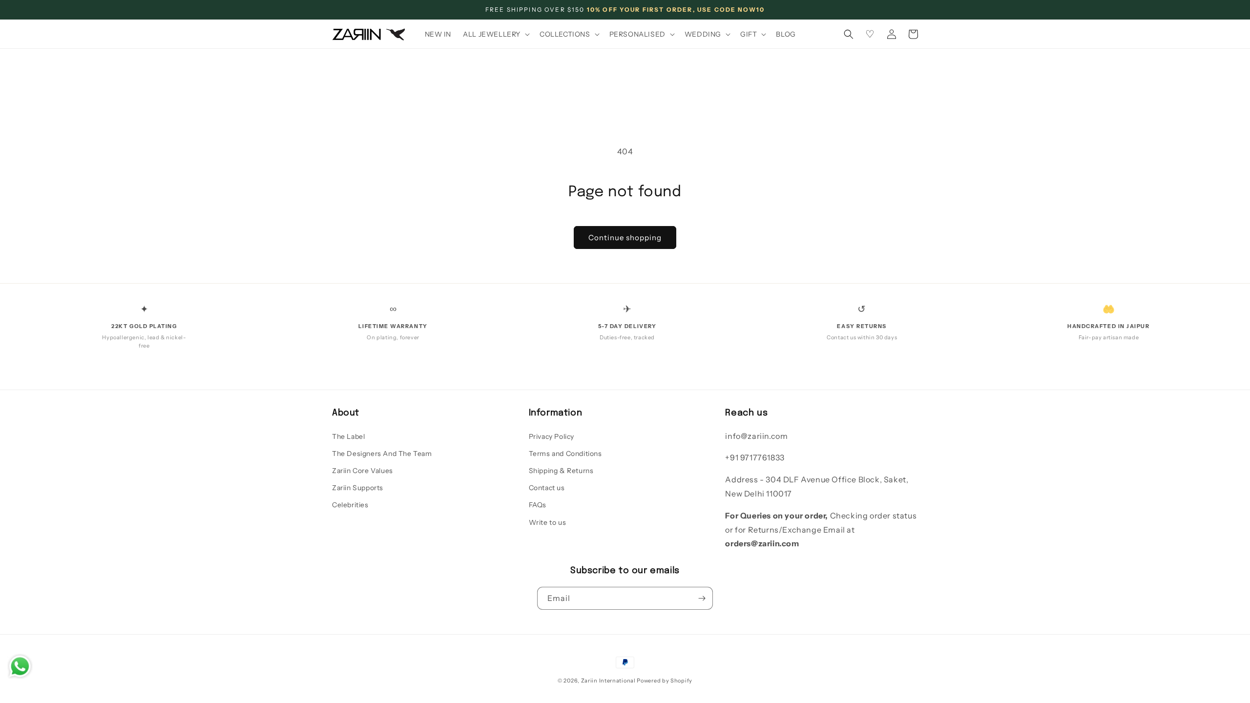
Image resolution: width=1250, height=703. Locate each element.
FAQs (537, 504)
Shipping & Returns (561, 470)
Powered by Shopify (664, 680)
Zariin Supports (357, 487)
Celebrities (350, 504)
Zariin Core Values (362, 470)
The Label (348, 436)
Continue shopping (625, 237)
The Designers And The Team (382, 453)
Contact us (547, 487)
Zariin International (608, 680)
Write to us (547, 522)
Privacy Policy (551, 436)
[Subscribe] (701, 598)
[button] (495, 34)
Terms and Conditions (565, 453)
